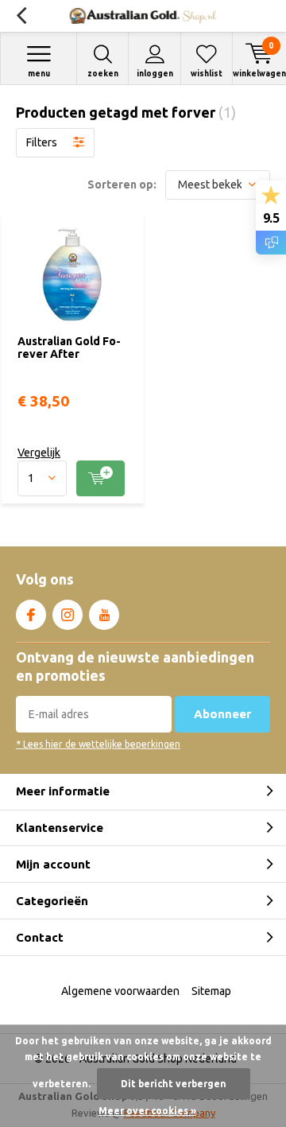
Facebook (31, 615)
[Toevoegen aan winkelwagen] (100, 478)
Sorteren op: (122, 184)
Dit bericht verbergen (173, 1083)
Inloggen (155, 73)
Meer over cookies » (147, 1111)
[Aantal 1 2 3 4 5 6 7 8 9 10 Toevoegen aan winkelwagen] (72, 478)
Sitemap (211, 991)
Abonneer (222, 714)
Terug (21, 16)
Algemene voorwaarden (120, 991)
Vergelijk (38, 452)
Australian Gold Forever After (69, 347)
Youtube (104, 615)
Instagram (67, 615)
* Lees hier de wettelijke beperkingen (98, 744)
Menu (39, 73)
